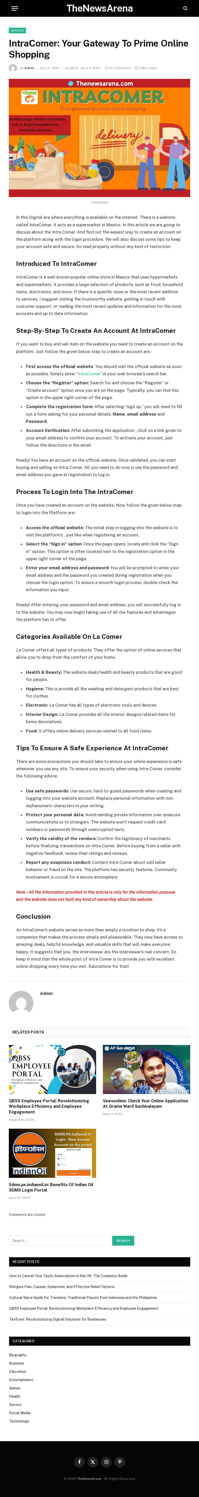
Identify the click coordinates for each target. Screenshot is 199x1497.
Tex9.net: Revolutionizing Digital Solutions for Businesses (57, 1319)
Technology (19, 1421)
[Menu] (14, 8)
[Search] (185, 8)
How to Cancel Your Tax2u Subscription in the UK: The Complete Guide (68, 1276)
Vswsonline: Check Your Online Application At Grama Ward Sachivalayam (145, 1103)
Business (16, 1363)
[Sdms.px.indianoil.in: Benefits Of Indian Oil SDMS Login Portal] (52, 1153)
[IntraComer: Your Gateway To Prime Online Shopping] (99, 138)
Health (14, 1396)
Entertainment (21, 1380)
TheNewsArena (89, 1479)
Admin (29, 68)
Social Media (19, 1413)
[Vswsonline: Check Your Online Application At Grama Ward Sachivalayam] (146, 1069)
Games (14, 1388)
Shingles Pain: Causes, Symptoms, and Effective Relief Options (62, 1287)
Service (17, 30)
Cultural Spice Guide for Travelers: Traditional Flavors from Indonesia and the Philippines (83, 1298)
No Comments (120, 68)
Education (17, 1371)
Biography (17, 1355)
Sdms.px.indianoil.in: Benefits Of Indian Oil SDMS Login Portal (51, 1187)
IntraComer (89, 373)
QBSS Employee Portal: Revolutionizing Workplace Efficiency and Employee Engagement (49, 1106)
